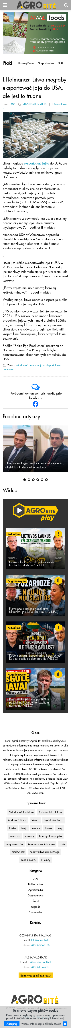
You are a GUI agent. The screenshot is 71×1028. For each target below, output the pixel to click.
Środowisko (35, 912)
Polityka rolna (35, 884)
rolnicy (36, 828)
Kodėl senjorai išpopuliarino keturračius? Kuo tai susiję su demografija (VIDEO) (35, 657)
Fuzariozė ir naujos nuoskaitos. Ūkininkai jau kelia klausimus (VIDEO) (33, 610)
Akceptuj (12, 1023)
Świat (36, 901)
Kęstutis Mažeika (53, 820)
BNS (13, 104)
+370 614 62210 (40, 967)
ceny (59, 828)
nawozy (29, 836)
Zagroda (35, 906)
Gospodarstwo (46, 63)
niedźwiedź (18, 851)
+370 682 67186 (40, 945)
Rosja (24, 828)
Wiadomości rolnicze (27, 365)
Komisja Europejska (50, 836)
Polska (12, 828)
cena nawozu (28, 859)
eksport (50, 365)
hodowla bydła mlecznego (45, 851)
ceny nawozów (14, 844)
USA (62, 844)
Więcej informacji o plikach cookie (41, 1023)
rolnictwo (14, 836)
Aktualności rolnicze (50, 812)
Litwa (35, 878)
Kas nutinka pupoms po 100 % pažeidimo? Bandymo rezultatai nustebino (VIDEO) (29, 702)
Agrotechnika (35, 890)
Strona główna (26, 63)
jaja (42, 365)
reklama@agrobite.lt (40, 962)
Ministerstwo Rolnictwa (41, 844)
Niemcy (45, 859)
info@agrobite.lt (39, 940)
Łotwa (48, 828)
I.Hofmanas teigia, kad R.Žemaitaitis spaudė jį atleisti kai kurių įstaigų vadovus (34, 465)
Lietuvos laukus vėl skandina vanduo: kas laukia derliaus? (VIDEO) (33, 563)
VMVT (35, 820)
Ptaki (60, 63)
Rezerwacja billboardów (35, 975)
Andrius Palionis (17, 820)
